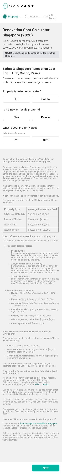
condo (45, 384)
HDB (16, 99)
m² (16, 139)
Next (46, 468)
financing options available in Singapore (38, 423)
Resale (45, 117)
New (16, 117)
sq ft (45, 139)
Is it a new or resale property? (21, 109)
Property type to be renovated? (22, 91)
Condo (45, 99)
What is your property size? (20, 127)
